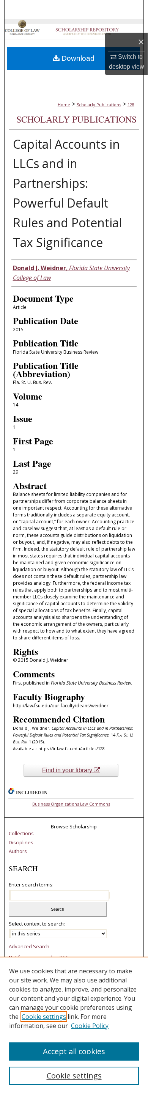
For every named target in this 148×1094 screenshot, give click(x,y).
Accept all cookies (74, 1051)
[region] (74, 1025)
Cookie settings (44, 1016)
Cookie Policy (90, 1026)
